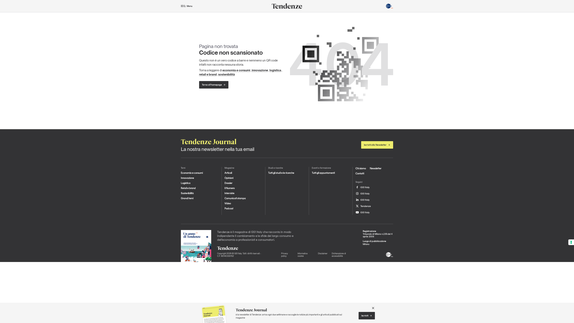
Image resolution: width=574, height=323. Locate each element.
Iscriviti (364, 315)
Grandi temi (187, 198)
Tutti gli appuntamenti (323, 172)
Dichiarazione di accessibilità (339, 254)
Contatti (359, 173)
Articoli (228, 172)
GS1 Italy (365, 187)
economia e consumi (236, 70)
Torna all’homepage (212, 84)
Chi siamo (360, 168)
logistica (275, 70)
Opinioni (229, 177)
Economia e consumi (192, 172)
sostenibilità (226, 74)
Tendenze (365, 206)
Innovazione (187, 177)
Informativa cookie (302, 254)
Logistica (185, 183)
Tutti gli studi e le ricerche (281, 172)
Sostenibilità (187, 193)
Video (228, 203)
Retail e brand (188, 188)
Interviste (229, 193)
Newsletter (375, 168)
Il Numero (230, 188)
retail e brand (208, 74)
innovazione (260, 70)
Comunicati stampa (235, 198)
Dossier (228, 183)
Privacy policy (284, 254)
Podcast (229, 208)
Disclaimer (323, 253)
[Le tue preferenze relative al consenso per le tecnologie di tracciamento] (571, 242)
